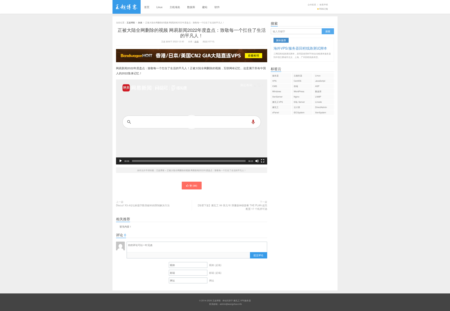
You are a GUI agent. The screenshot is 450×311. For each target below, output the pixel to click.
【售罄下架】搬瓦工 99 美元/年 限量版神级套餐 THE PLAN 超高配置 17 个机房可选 (232, 206)
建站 (204, 7)
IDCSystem (299, 112)
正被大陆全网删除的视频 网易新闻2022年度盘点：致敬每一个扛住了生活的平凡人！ (192, 32)
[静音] (257, 161)
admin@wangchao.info (231, 303)
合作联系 (312, 4)
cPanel (275, 112)
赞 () (193, 185)
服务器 (275, 75)
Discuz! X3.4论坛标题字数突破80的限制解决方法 (143, 205)
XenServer (277, 96)
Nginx (296, 96)
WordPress (299, 91)
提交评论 (258, 255)
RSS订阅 (323, 8)
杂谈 (140, 22)
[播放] (120, 161)
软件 (217, 7)
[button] (192, 122)
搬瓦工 (275, 107)
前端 (296, 86)
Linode (318, 101)
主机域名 (175, 7)
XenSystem (320, 112)
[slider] (189, 161)
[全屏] (262, 161)
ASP (317, 86)
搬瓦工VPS (277, 101)
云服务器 (298, 75)
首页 (146, 7)
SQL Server (299, 101)
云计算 (297, 107)
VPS (274, 80)
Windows (276, 91)
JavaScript (320, 80)
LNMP (318, 96)
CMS (274, 86)
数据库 (191, 7)
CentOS (297, 80)
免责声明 (323, 4)
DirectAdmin (321, 107)
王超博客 (126, 7)
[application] (191, 121)
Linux (159, 7)
